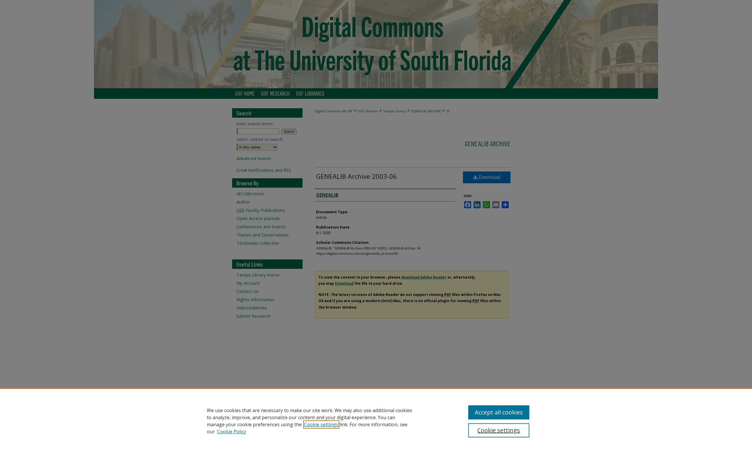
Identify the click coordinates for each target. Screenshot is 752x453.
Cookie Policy (231, 431)
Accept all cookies (499, 412)
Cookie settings (321, 424)
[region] (376, 420)
